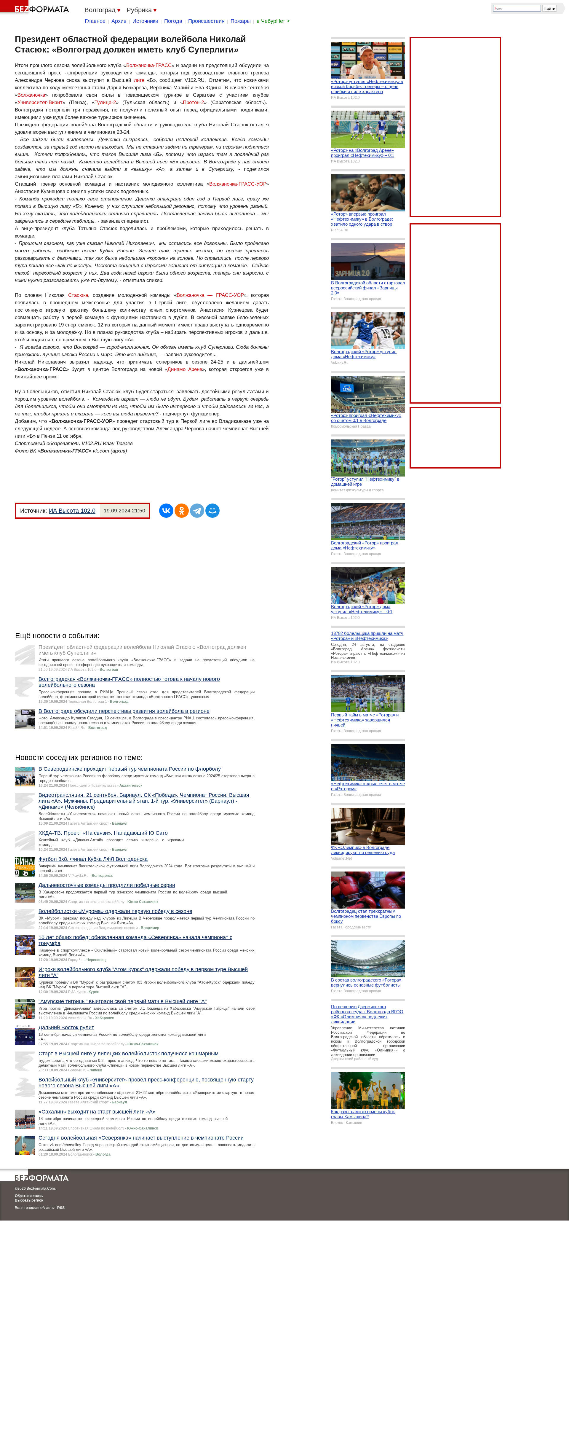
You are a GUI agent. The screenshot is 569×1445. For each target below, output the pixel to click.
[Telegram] (197, 511)
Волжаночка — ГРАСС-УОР (210, 295)
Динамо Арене (184, 369)
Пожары (241, 21)
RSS (61, 1208)
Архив (119, 21)
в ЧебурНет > (273, 21)
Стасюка (78, 295)
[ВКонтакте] (166, 511)
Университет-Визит (40, 102)
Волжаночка (31, 95)
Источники (145, 21)
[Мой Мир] (212, 511)
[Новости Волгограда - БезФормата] (35, 7)
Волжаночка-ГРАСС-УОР (237, 184)
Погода (173, 21)
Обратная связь (29, 1196)
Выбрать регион (29, 1200)
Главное (95, 21)
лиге (139, 80)
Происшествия (206, 21)
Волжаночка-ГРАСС (149, 65)
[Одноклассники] (182, 511)
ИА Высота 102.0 (72, 510)
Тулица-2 (105, 102)
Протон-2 (193, 102)
